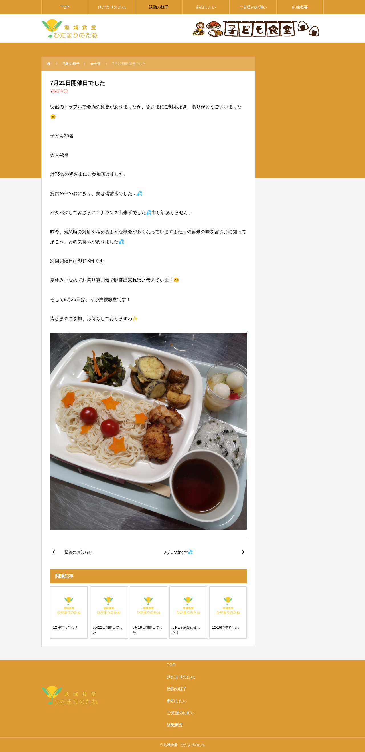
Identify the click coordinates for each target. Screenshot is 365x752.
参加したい (206, 7)
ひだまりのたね (112, 7)
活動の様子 (159, 7)
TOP (65, 7)
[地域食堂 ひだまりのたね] (69, 28)
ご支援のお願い (253, 7)
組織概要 (300, 7)
